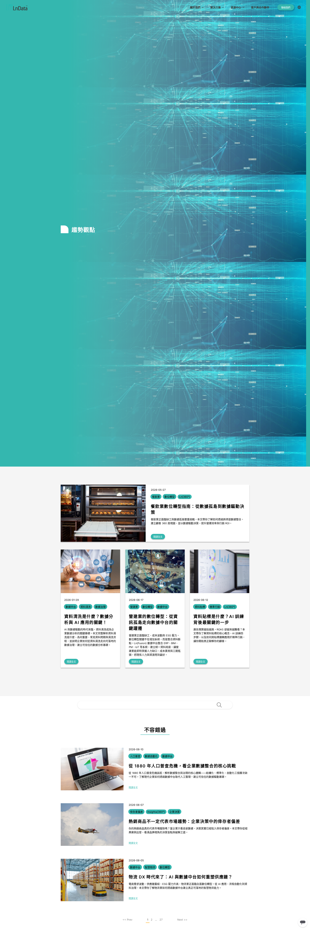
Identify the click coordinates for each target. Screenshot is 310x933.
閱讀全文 (157, 536)
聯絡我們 (285, 7)
